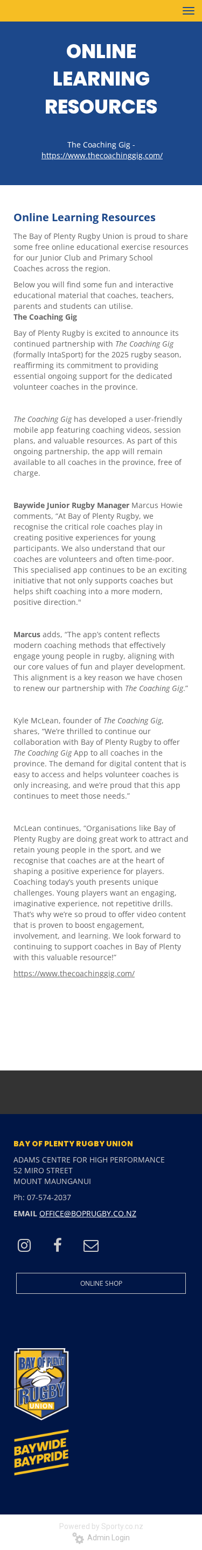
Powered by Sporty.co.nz (101, 1526)
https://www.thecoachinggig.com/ (74, 973)
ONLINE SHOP (101, 1283)
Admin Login (107, 1537)
